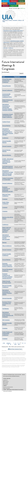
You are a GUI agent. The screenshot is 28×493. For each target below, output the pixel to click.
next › (15, 344)
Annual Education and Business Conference (6, 81)
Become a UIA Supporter (8, 386)
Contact (15, 8)
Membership (12, 3)
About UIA (5, 1)
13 (10, 344)
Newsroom (5, 6)
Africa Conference (7, 245)
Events (4, 3)
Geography (15, 20)
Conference (5, 138)
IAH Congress (6, 320)
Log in (11, 8)
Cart (20, 8)
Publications (14, 1)
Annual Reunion (6, 85)
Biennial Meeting (6, 155)
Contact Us (5, 380)
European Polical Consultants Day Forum (6, 303)
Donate (23, 8)
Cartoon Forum (6, 121)
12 (8, 344)
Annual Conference (7, 90)
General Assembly (7, 298)
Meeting (4, 242)
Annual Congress (6, 146)
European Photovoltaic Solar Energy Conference (7, 265)
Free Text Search (5, 72)
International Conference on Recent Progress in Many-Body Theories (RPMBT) (7, 131)
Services (22, 1)
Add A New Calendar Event (15, 349)
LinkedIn (6, 382)
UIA (7, 14)
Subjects (20, 20)
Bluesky (6, 384)
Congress (4, 199)
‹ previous (8, 343)
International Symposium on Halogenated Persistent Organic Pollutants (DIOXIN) (7, 107)
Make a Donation (6, 388)
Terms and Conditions (7, 391)
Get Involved (21, 3)
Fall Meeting (5, 308)
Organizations (5, 20)
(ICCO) (13, 30)
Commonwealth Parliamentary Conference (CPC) (7, 95)
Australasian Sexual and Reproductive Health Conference (7, 116)
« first (4, 343)
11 (24, 343)
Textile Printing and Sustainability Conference (7, 333)
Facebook (7, 381)
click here (5, 47)
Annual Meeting (6, 125)
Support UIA (14, 6)
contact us (11, 47)
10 (22, 343)
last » (19, 344)
